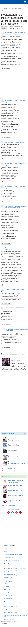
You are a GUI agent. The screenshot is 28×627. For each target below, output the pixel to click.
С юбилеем (6, 596)
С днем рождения (8, 595)
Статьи (5, 548)
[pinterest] (20, 512)
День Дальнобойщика (9, 605)
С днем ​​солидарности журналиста (15, 142)
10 (4, 28)
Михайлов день (7, 573)
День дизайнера (8, 618)
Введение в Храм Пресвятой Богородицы (13, 575)
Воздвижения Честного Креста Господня (13, 568)
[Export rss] (25, 434)
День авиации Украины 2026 (15, 444)
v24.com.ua (4, 2)
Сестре (6, 556)
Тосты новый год (8, 598)
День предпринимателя (9, 612)
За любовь (6, 586)
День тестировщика (8, 619)
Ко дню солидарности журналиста (15, 289)
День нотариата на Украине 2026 (16, 463)
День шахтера (7, 608)
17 (19, 28)
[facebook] (12, 512)
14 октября (6, 571)
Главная (3, 7)
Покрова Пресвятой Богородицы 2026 (12, 570)
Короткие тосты (7, 589)
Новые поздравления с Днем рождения (13, 554)
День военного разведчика (10, 614)
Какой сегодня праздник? (8, 505)
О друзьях (6, 592)
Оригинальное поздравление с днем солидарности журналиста (15, 206)
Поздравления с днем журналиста (15, 32)
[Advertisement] (14, 84)
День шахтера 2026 (13, 450)
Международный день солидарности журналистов (15, 615)
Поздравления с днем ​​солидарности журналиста (15, 164)
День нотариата (7, 611)
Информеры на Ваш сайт (8, 470)
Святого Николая (8, 581)
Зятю (5, 551)
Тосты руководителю (8, 600)
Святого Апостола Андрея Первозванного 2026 (14, 578)
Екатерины (6, 577)
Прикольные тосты (8, 557)
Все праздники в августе (8, 468)
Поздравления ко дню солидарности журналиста (15, 101)
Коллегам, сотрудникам (9, 553)
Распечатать (6, 68)
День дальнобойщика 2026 (15, 439)
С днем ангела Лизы (8, 567)
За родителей (7, 588)
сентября (4, 26)
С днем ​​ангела (7, 550)
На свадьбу (6, 591)
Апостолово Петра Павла (10, 558)
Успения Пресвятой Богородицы (11, 560)
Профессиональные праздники (15, 7)
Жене (5, 561)
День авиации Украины (9, 606)
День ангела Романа (8, 574)
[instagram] (16, 512)
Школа (5, 609)
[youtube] (8, 512)
